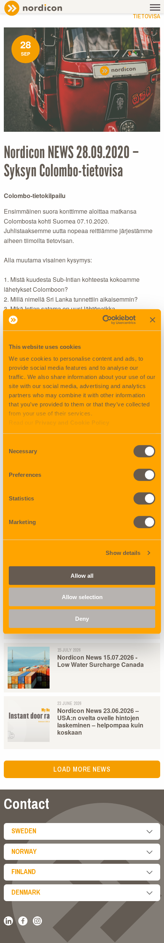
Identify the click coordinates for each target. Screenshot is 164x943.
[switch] (144, 474)
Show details (123, 553)
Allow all (82, 575)
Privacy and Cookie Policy (72, 422)
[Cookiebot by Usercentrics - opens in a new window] (103, 320)
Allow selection (82, 597)
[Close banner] (152, 320)
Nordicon (46, 8)
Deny (82, 618)
